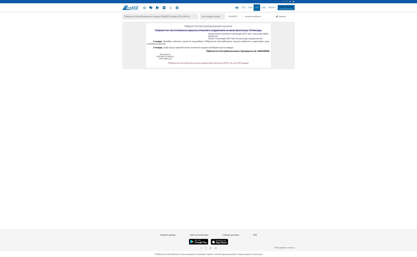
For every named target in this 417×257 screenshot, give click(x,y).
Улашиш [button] (282, 16)
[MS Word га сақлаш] (164, 7)
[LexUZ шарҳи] (157, 7)
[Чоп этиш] (177, 7)
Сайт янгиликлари (199, 235)
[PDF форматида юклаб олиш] (170, 7)
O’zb (263, 8)
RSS (255, 235)
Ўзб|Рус (272, 8)
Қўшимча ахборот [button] (253, 16)
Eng (250, 8)
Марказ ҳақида (167, 235)
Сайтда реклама (231, 235)
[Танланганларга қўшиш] (144, 7)
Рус (244, 8)
